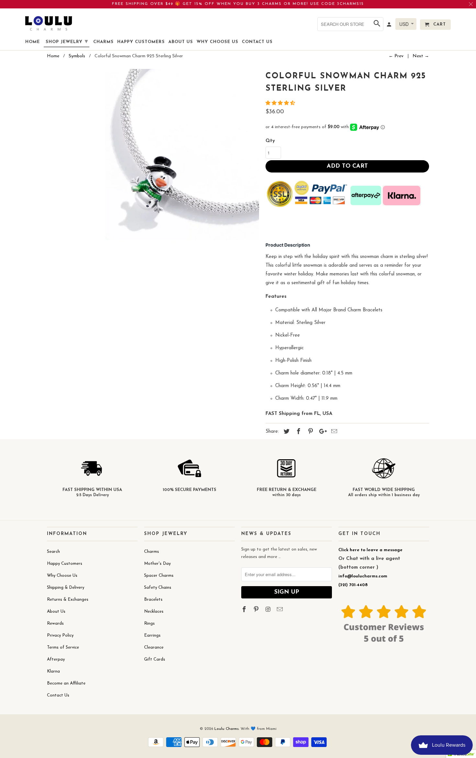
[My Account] (389, 26)
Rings (149, 623)
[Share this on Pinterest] (309, 432)
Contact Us (58, 695)
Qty (270, 141)
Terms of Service (63, 647)
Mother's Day (157, 564)
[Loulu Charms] (48, 23)
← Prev (396, 56)
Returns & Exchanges (67, 599)
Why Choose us (217, 42)
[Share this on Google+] (321, 432)
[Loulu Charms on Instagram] (268, 610)
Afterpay (56, 659)
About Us (56, 611)
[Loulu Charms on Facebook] (244, 610)
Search (53, 552)
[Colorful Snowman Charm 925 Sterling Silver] (153, 175)
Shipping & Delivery (65, 587)
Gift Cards (154, 659)
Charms (151, 552)
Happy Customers (64, 564)
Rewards (55, 623)
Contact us (257, 42)
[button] (281, 103)
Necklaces (154, 611)
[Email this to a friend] (333, 432)
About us (180, 42)
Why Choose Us (62, 576)
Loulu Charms (226, 729)
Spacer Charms (159, 576)
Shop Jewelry (67, 42)
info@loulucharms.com (362, 576)
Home (32, 42)
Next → (421, 56)
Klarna (53, 671)
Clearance (154, 647)
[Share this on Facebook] (297, 432)
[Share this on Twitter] (285, 432)
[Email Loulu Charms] (280, 610)
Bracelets (153, 599)
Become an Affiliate (66, 683)
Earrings (152, 635)
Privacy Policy (60, 635)
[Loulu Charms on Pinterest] (256, 610)
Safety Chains (157, 587)
